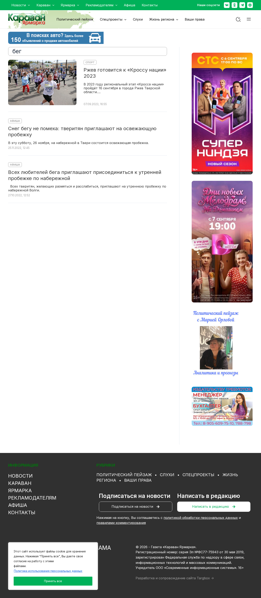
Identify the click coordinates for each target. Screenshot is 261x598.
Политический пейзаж (124, 474)
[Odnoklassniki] (234, 5)
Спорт (90, 62)
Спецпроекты (198, 474)
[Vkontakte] (227, 5)
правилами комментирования (121, 523)
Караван (19, 483)
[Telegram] (242, 5)
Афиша (15, 120)
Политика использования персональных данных (48, 571)
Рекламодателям (32, 498)
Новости (20, 476)
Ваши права (138, 480)
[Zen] (250, 5)
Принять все (53, 581)
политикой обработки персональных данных (201, 518)
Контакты (21, 512)
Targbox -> (205, 578)
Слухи (167, 474)
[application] (28, 5)
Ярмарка (20, 490)
